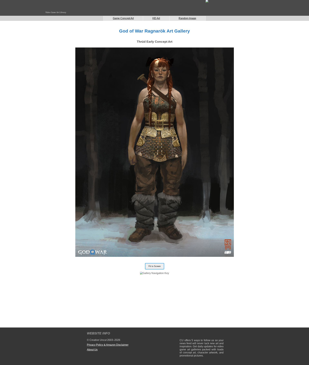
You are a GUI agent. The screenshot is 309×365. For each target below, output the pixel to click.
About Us (92, 349)
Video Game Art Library (55, 12)
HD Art (156, 18)
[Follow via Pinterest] (221, 334)
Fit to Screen (155, 266)
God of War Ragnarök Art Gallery (154, 30)
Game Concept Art (123, 18)
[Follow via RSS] (182, 334)
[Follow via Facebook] (201, 334)
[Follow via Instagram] (191, 334)
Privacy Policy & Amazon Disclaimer (107, 344)
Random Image (187, 18)
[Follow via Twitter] (211, 334)
